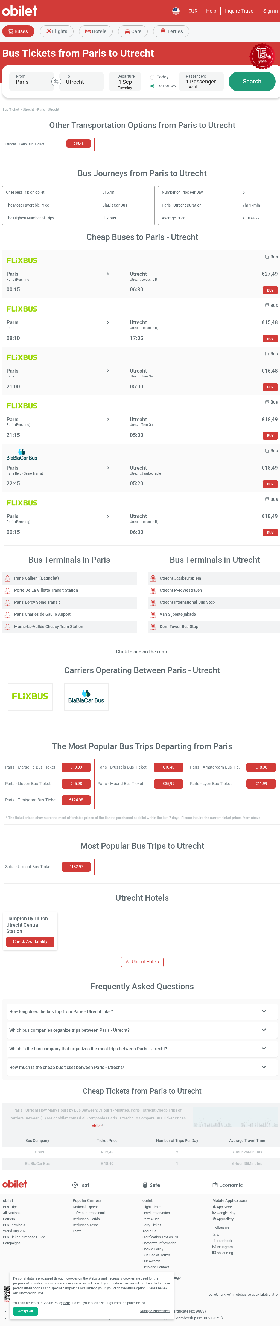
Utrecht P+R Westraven (180, 590)
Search (252, 81)
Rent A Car (150, 1219)
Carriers (9, 1219)
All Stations (12, 1213)
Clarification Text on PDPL (162, 1237)
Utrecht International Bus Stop (187, 602)
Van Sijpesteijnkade (177, 614)
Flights (59, 31)
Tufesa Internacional (89, 1213)
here (66, 1303)
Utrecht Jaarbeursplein (180, 578)
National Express (86, 1207)
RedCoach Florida (86, 1219)
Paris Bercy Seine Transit (36, 602)
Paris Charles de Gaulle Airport (42, 614)
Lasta (77, 1231)
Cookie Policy (152, 1249)
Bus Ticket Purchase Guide (24, 1237)
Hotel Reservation (156, 1213)
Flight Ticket (152, 1207)
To (68, 76)
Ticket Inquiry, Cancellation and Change (161, 1275)
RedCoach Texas (86, 1225)
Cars (135, 31)
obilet (97, 1126)
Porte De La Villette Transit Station (45, 590)
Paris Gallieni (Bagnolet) (36, 578)
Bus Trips (10, 1207)
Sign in (270, 11)
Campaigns (12, 1243)
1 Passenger (201, 81)
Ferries (175, 31)
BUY (270, 290)
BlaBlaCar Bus (114, 205)
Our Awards (151, 1261)
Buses (20, 31)
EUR (192, 11)
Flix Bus (109, 218)
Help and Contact (155, 1267)
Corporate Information (159, 1243)
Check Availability (30, 941)
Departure (126, 76)
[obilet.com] (32, 15)
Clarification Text (31, 1293)
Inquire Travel (240, 11)
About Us (149, 1231)
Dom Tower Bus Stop (178, 626)
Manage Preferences (155, 1311)
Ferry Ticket (151, 1225)
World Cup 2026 (15, 1231)
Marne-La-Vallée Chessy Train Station (48, 626)
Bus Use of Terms (156, 1255)
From (20, 76)
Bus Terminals (14, 1225)
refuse (130, 1288)
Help (211, 11)
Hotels (98, 31)
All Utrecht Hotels (142, 961)
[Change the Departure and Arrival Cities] (56, 81)
